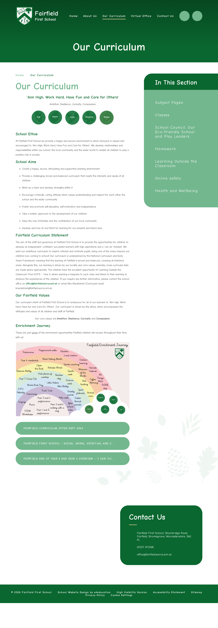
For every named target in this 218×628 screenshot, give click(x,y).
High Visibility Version (132, 592)
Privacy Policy (95, 595)
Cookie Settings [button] (121, 595)
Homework (165, 149)
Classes (162, 115)
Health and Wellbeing (176, 190)
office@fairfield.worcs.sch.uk (41, 283)
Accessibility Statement (169, 592)
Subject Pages (169, 102)
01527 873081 (145, 547)
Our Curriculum (41, 75)
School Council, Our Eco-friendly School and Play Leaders (175, 132)
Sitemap (196, 592)
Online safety (168, 178)
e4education (102, 592)
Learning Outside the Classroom (176, 163)
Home (20, 75)
